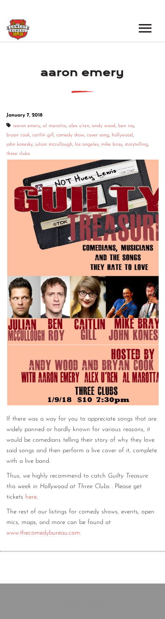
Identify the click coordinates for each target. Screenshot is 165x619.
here (31, 497)
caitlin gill (43, 135)
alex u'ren (79, 125)
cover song (98, 135)
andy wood (104, 125)
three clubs (18, 153)
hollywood (122, 135)
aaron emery (26, 125)
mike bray (111, 144)
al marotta (54, 125)
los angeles (87, 144)
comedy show (70, 135)
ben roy (126, 125)
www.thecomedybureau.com (43, 533)
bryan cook (18, 135)
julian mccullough (53, 144)
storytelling (136, 144)
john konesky (19, 144)
